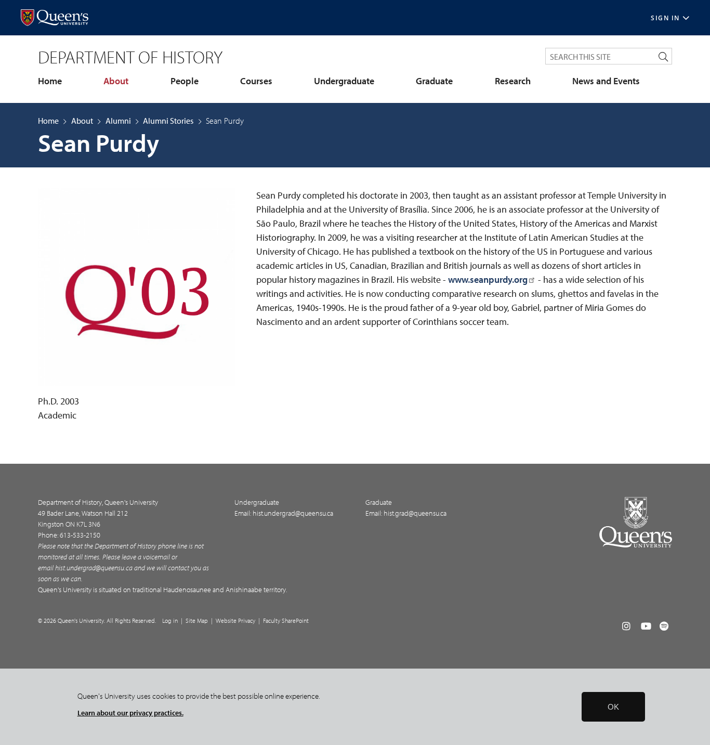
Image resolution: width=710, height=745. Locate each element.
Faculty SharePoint (286, 620)
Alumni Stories (168, 120)
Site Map (197, 620)
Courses (256, 81)
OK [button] (613, 706)
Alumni (118, 120)
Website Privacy (235, 620)
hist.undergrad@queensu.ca (94, 567)
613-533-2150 (80, 535)
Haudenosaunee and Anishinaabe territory (224, 589)
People (184, 81)
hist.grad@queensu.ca (415, 513)
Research (513, 81)
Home (50, 81)
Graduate (434, 81)
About (115, 81)
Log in (170, 620)
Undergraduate (344, 81)
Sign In (665, 18)
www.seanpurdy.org (488, 279)
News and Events (606, 81)
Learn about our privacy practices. (130, 712)
